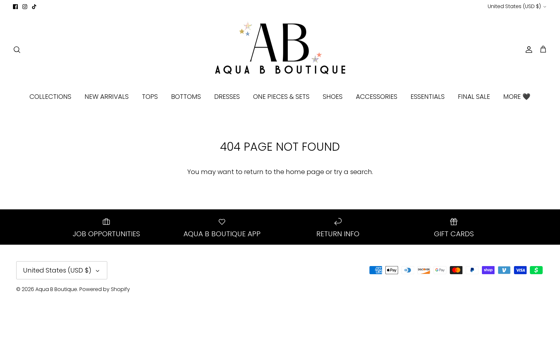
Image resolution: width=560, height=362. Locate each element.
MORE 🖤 (517, 96)
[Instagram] (24, 6)
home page (305, 171)
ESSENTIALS (428, 96)
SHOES (333, 96)
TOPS (150, 96)
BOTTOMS (186, 96)
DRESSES (227, 96)
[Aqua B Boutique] (280, 49)
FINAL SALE (474, 96)
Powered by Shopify (104, 289)
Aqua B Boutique (56, 289)
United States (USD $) (514, 6)
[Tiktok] (34, 6)
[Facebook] (15, 6)
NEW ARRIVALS (107, 96)
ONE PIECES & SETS (281, 96)
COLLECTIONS (50, 96)
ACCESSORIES (376, 96)
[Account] (527, 49)
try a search (353, 171)
